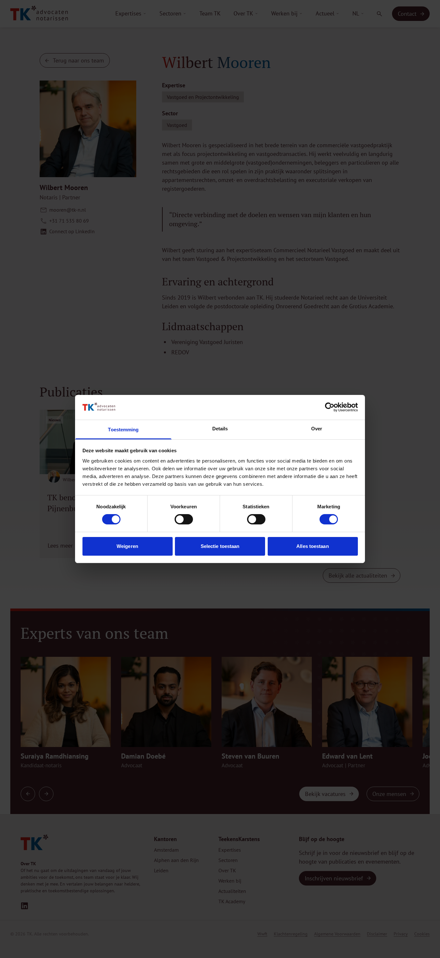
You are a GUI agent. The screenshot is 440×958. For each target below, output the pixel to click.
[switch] (184, 519)
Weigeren (127, 546)
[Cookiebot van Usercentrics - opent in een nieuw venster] (329, 407)
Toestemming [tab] (123, 429)
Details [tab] (220, 428)
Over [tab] (316, 428)
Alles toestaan (312, 546)
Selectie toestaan (220, 546)
